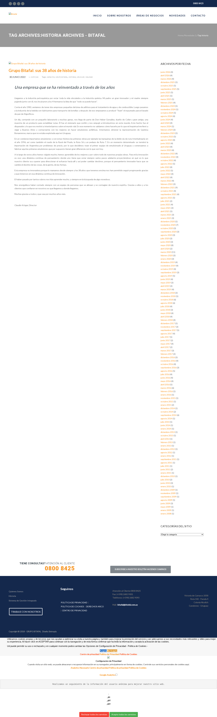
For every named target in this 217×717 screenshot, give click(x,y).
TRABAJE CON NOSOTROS (26, 611)
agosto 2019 (166, 276)
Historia (12, 596)
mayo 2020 (166, 245)
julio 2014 (165, 422)
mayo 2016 (166, 381)
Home (180, 35)
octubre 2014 (167, 411)
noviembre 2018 (168, 296)
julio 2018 (165, 306)
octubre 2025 (167, 85)
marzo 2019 (166, 289)
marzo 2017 (166, 350)
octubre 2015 (167, 401)
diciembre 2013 (168, 432)
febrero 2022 (167, 184)
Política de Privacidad (109, 654)
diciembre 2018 (168, 293)
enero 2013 (166, 445)
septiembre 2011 (168, 459)
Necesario (84, 667)
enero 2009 (166, 510)
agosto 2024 (166, 116)
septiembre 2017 (168, 330)
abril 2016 (165, 384)
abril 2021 (165, 211)
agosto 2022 (166, 163)
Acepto (103, 651)
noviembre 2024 (168, 109)
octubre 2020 (167, 228)
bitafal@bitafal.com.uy (128, 604)
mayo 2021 (166, 208)
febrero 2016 (167, 391)
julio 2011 (165, 466)
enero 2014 (166, 428)
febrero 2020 (167, 255)
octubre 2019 (167, 269)
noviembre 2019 (168, 265)
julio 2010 (165, 479)
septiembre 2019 (168, 272)
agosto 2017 (166, 333)
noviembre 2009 (168, 493)
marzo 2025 (166, 99)
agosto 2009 (166, 500)
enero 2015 (166, 405)
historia (72, 77)
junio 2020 (165, 242)
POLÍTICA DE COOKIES (72, 606)
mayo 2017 (166, 343)
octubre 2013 (167, 435)
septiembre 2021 (168, 194)
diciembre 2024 (168, 106)
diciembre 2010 (168, 476)
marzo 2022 (166, 180)
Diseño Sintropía (49, 631)
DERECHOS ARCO (95, 606)
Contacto (198, 15)
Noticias (34, 77)
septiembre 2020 (168, 231)
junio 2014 (165, 425)
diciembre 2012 (168, 449)
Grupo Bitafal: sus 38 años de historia (42, 70)
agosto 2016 (166, 371)
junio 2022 (165, 170)
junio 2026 (165, 72)
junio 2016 (165, 377)
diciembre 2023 (168, 133)
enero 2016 (166, 394)
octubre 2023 (167, 136)
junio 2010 (165, 483)
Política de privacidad (119, 667)
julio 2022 (165, 167)
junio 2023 (165, 143)
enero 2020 (166, 259)
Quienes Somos (16, 591)
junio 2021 (165, 204)
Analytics (75, 667)
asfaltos (51, 77)
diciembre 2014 (168, 408)
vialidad (89, 77)
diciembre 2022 (168, 153)
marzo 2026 (166, 79)
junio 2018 (165, 310)
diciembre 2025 (168, 82)
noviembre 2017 (168, 326)
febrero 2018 (167, 320)
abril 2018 (165, 316)
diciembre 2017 (168, 323)
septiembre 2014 (168, 415)
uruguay (81, 77)
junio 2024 (165, 119)
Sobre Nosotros (119, 15)
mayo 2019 (166, 282)
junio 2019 (165, 279)
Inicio (97, 15)
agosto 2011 (166, 462)
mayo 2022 (166, 174)
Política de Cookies (128, 654)
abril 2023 (165, 146)
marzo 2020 (166, 252)
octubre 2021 (167, 191)
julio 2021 (165, 201)
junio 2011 (165, 469)
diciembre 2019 (168, 262)
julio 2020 (165, 238)
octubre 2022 (167, 160)
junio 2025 (165, 92)
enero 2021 (166, 218)
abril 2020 (165, 248)
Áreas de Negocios (150, 15)
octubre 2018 (167, 299)
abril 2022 (165, 177)
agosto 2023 (166, 140)
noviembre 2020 (168, 225)
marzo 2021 (166, 214)
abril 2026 (165, 75)
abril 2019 (165, 286)
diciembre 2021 (168, 187)
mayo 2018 (166, 313)
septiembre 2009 (168, 496)
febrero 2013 (167, 442)
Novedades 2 (190, 35)
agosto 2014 (166, 418)
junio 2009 (165, 503)
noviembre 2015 (168, 398)
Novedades (177, 15)
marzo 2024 (166, 126)
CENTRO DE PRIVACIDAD (74, 610)
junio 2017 (165, 340)
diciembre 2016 (168, 357)
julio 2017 (165, 337)
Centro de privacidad (89, 654)
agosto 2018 (166, 303)
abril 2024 (165, 123)
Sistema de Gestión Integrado (23, 600)
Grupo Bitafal (62, 77)
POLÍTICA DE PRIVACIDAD (74, 602)
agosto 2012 (166, 452)
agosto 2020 (166, 235)
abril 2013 (165, 439)
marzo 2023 (166, 150)
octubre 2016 (167, 364)
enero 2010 (166, 486)
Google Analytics (107, 675)
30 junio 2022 (17, 76)
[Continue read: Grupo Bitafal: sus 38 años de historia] (27, 63)
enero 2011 (166, 473)
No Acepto (112, 651)
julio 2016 (165, 374)
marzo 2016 (166, 388)
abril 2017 (165, 347)
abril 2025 (165, 96)
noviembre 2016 (168, 360)
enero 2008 (166, 513)
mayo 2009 (166, 507)
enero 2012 (166, 456)
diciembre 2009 (168, 490)
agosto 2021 (166, 197)
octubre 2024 (167, 113)
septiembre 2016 (168, 367)
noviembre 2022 (168, 157)
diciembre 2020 (168, 221)
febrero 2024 (167, 129)
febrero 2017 (167, 354)
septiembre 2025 (168, 89)
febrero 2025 (167, 102)
